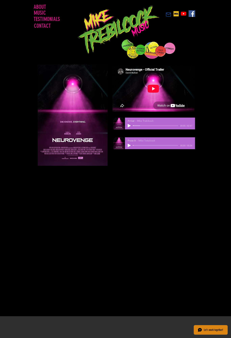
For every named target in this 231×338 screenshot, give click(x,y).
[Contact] (168, 14)
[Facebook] (192, 13)
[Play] (129, 125)
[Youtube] (183, 13)
